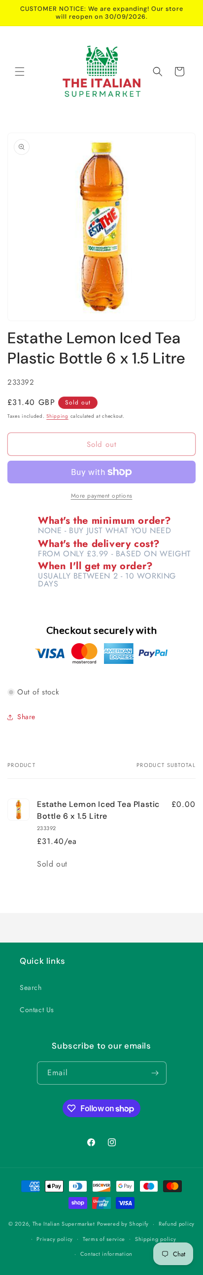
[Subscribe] (155, 1073)
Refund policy (177, 1224)
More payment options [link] (102, 495)
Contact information (106, 1254)
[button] (20, 71)
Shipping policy (155, 1239)
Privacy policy (54, 1239)
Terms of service (104, 1239)
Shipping (57, 416)
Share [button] (26, 717)
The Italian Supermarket (64, 1224)
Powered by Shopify (123, 1224)
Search (31, 987)
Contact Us (37, 1010)
